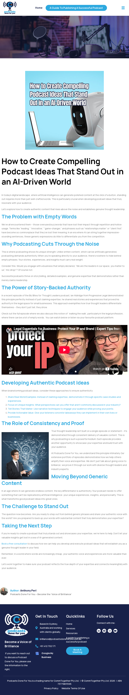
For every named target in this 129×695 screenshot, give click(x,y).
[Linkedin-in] (99, 631)
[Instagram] (110, 631)
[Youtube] (115, 631)
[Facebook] (104, 631)
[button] (123, 8)
